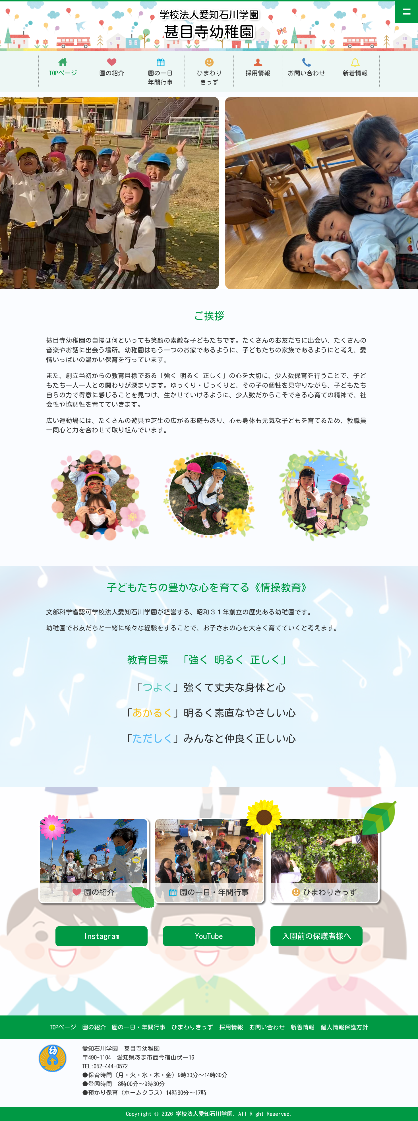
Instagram (101, 936)
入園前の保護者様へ (316, 936)
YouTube (209, 936)
